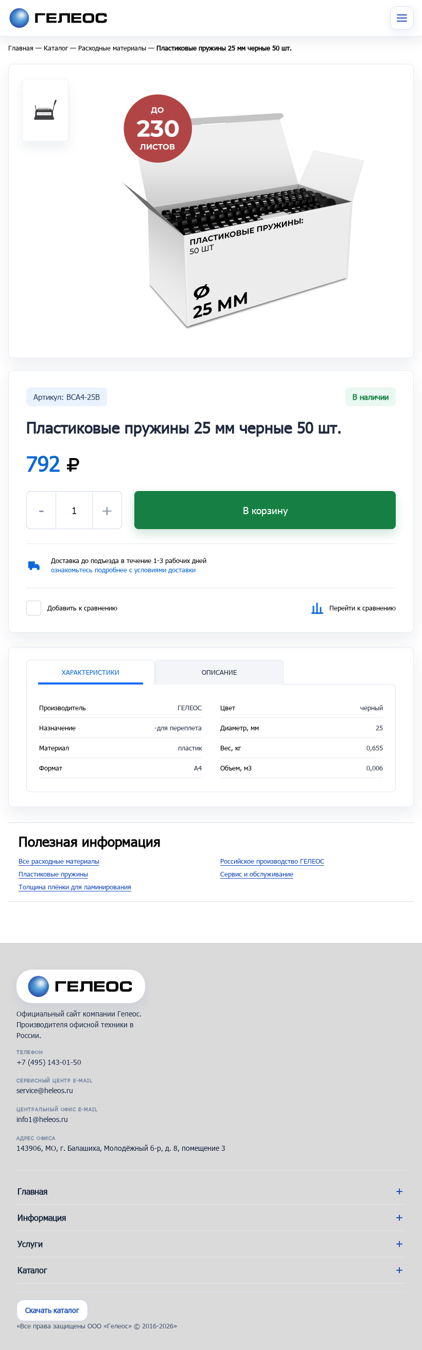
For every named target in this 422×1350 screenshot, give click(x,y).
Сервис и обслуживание (256, 874)
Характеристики (90, 672)
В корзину (265, 510)
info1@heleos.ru (42, 1119)
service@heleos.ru (44, 1090)
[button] (242, 209)
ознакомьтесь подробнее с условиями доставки (123, 570)
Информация (41, 1217)
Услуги (30, 1244)
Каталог (56, 48)
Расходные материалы (112, 48)
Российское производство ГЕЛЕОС (272, 861)
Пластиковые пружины (53, 874)
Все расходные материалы (59, 861)
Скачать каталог (52, 1310)
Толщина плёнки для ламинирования (75, 887)
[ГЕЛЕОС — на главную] (80, 986)
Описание (219, 672)
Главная (20, 48)
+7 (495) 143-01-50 (48, 1062)
